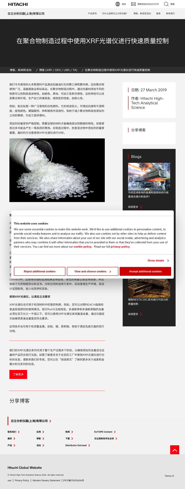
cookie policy (83, 246)
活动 (38, 445)
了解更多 (18, 374)
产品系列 (92, 13)
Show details (156, 260)
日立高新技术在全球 (104, 438)
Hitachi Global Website (25, 467)
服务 (158, 13)
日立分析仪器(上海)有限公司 (26, 13)
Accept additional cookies (145, 271)
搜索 (172, 4)
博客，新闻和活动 (20, 70)
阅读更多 (133, 207)
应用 (38, 431)
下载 (67, 438)
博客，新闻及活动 (142, 13)
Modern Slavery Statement (46, 480)
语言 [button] (124, 4)
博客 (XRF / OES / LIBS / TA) (58, 70)
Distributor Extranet (76, 445)
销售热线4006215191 (148, 4)
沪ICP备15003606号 (73, 480)
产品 (10, 445)
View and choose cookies (90, 271)
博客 (38, 438)
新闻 (67, 431)
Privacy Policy (22, 480)
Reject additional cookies (39, 271)
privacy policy (120, 246)
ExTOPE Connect (103, 431)
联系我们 (12, 431)
